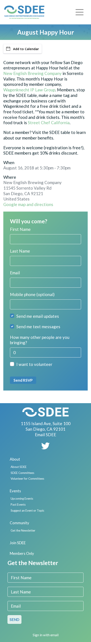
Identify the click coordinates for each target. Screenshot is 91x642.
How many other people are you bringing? (39, 340)
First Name (20, 229)
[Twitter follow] (45, 447)
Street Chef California (49, 122)
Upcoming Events (22, 498)
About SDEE (19, 467)
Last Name (20, 250)
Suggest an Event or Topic (27, 510)
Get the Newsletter (23, 530)
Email (15, 272)
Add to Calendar (26, 49)
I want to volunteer (34, 364)
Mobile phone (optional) (32, 294)
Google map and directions (28, 204)
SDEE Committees (22, 473)
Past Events (18, 504)
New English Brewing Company (32, 73)
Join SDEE (18, 542)
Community (19, 522)
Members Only (22, 553)
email (54, 635)
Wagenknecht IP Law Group (29, 89)
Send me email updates (37, 316)
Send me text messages (38, 326)
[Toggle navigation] (79, 12)
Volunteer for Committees (27, 478)
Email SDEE (45, 434)
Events (15, 491)
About (15, 459)
